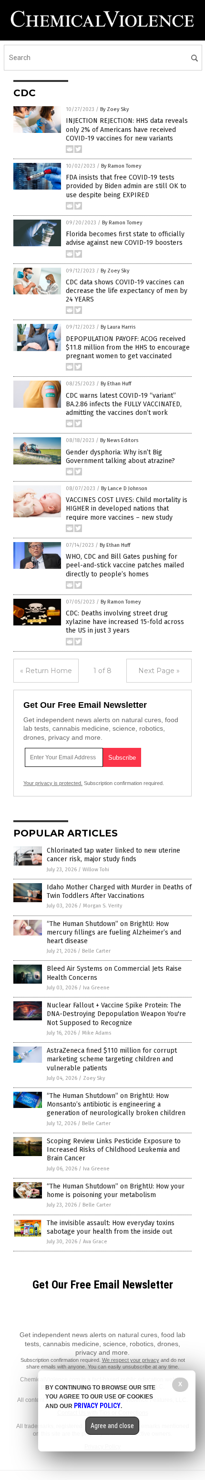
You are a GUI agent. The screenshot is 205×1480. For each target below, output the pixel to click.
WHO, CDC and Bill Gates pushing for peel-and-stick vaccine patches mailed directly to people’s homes (125, 565)
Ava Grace (95, 1241)
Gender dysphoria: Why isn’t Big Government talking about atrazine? (120, 456)
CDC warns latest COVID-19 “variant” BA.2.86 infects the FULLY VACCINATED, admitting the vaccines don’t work (124, 404)
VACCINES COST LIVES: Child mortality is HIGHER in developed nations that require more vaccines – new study (126, 508)
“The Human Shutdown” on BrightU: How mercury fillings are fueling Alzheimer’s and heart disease (114, 932)
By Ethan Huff (116, 384)
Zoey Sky (94, 1078)
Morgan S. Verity (102, 906)
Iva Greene (96, 988)
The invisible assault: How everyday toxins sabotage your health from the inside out (110, 1227)
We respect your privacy (130, 1360)
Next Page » (159, 670)
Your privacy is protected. (52, 783)
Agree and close (112, 1426)
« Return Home (46, 670)
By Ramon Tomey (121, 166)
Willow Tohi (95, 869)
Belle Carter (96, 951)
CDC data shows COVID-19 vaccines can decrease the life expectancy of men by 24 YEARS (126, 290)
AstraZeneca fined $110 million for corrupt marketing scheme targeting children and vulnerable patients (112, 1059)
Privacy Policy (97, 1406)
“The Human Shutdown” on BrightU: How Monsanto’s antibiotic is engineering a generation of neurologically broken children (116, 1104)
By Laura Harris (118, 327)
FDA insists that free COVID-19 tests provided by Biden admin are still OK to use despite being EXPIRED (126, 186)
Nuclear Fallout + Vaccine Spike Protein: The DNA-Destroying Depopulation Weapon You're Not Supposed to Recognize (116, 1014)
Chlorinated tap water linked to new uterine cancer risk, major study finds (113, 854)
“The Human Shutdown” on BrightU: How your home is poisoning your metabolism (115, 1190)
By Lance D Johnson (124, 488)
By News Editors (119, 440)
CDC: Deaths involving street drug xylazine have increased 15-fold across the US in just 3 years (125, 621)
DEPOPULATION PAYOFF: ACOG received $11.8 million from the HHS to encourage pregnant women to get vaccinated (128, 347)
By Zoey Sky (114, 109)
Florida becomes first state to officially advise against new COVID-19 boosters (125, 238)
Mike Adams (96, 1033)
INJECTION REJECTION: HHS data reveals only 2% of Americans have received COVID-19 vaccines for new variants (127, 129)
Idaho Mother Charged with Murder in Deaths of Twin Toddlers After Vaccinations (119, 891)
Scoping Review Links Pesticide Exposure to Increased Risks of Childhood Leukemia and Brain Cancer (114, 1149)
